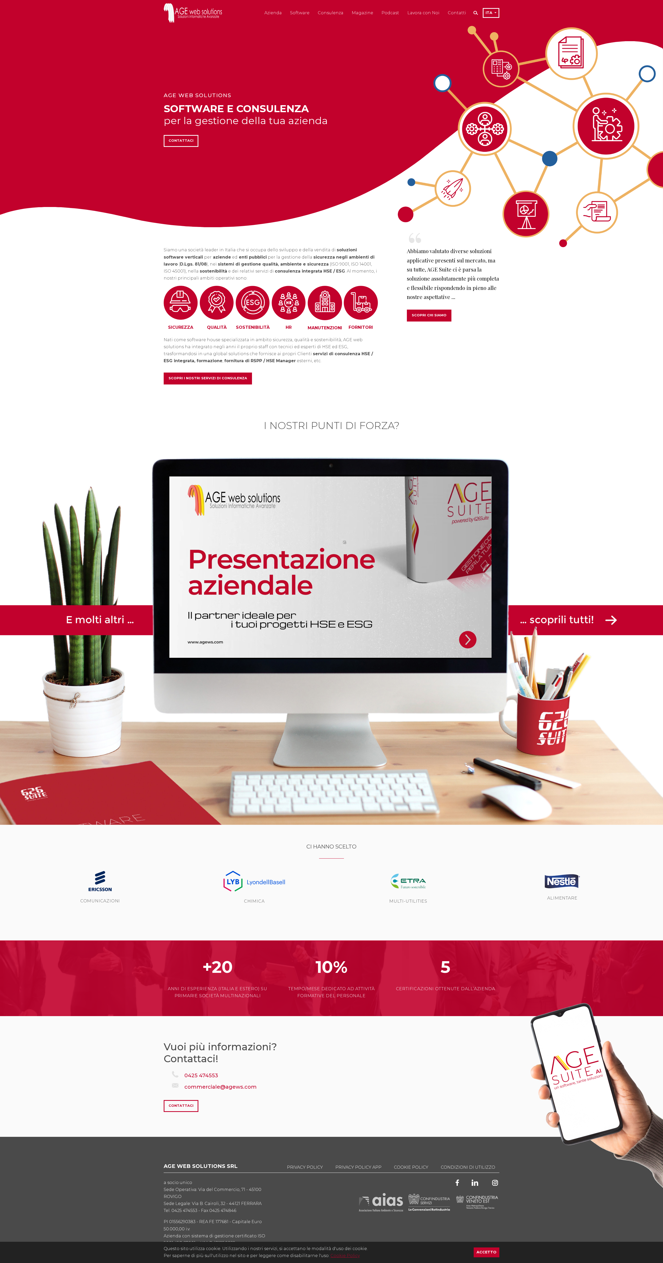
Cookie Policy (345, 1255)
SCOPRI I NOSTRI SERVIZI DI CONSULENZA (208, 378)
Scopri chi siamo (429, 315)
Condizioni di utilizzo (468, 1167)
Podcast (390, 12)
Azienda (273, 12)
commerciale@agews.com (220, 1087)
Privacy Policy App (358, 1167)
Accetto (488, 1252)
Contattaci (181, 140)
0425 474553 (201, 1075)
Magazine (362, 12)
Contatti (457, 12)
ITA (489, 12)
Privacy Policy (305, 1167)
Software (299, 12)
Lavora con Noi (423, 12)
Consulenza (330, 12)
